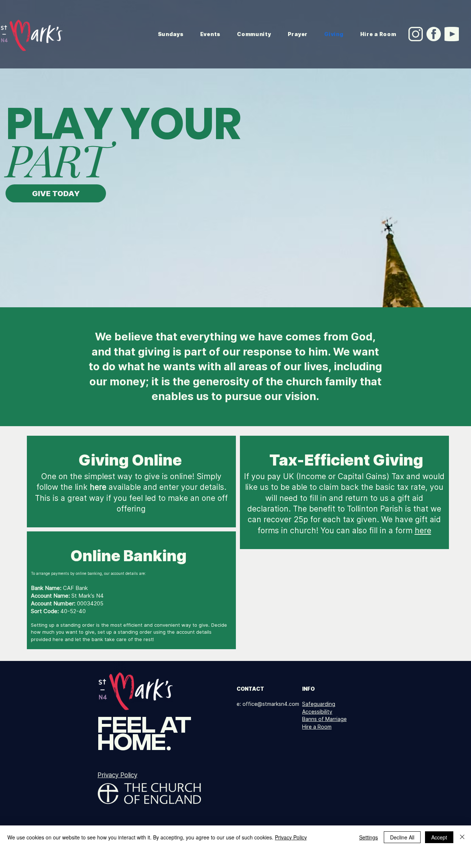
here (423, 530)
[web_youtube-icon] (452, 34)
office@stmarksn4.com (270, 704)
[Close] (462, 837)
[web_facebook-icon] (433, 34)
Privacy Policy (291, 837)
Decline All (402, 837)
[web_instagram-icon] (415, 34)
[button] (210, 34)
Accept (439, 837)
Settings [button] (368, 837)
